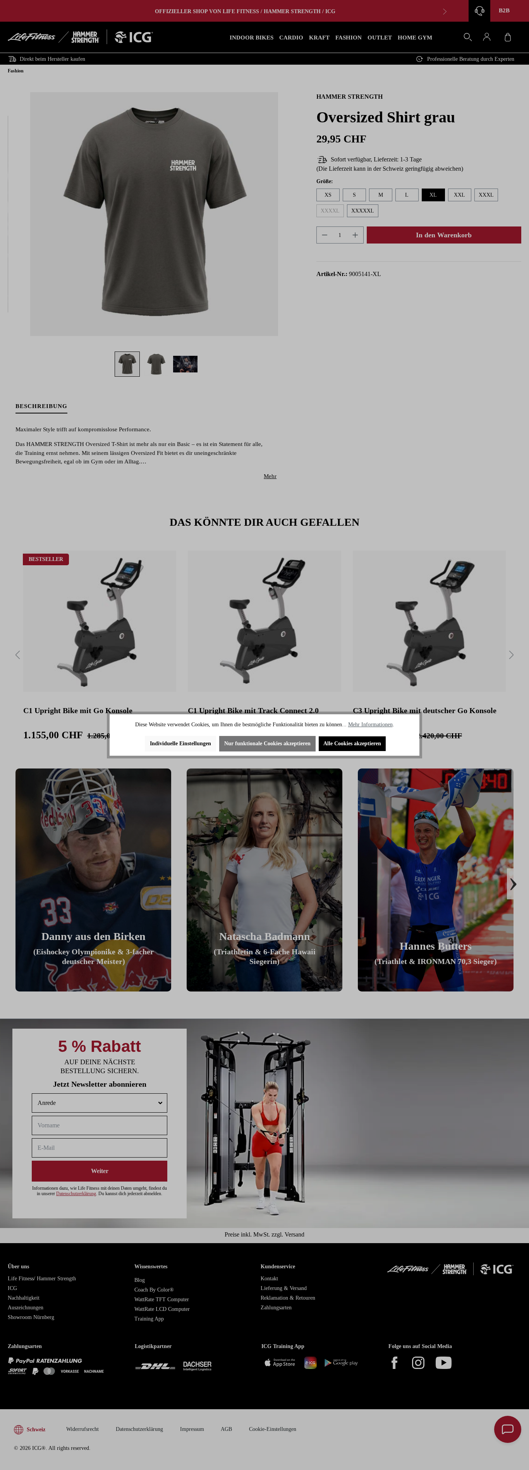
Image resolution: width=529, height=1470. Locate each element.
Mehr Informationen (370, 724)
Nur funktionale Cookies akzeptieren (267, 743)
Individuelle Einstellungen (180, 743)
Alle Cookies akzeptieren (352, 743)
